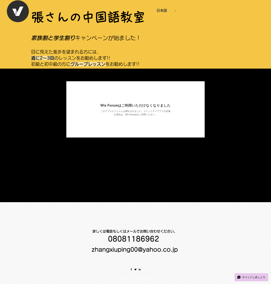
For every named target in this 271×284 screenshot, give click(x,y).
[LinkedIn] (139, 269)
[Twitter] (135, 269)
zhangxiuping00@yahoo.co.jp (135, 249)
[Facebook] (131, 269)
